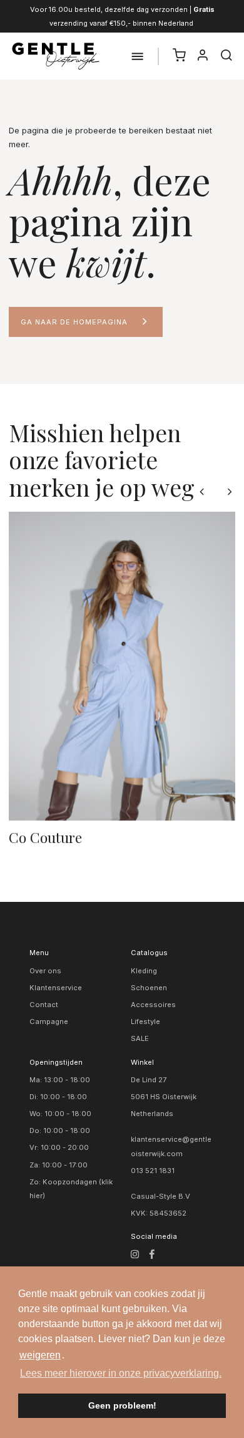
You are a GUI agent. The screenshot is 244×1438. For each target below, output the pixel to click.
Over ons (45, 970)
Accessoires (153, 1004)
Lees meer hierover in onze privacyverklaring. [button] (120, 1373)
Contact (43, 1004)
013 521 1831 (153, 1170)
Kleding (144, 970)
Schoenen (149, 987)
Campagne (48, 1021)
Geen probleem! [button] (122, 1405)
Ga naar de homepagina (74, 322)
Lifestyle (145, 1021)
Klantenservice (55, 987)
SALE (140, 1038)
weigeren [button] (40, 1355)
